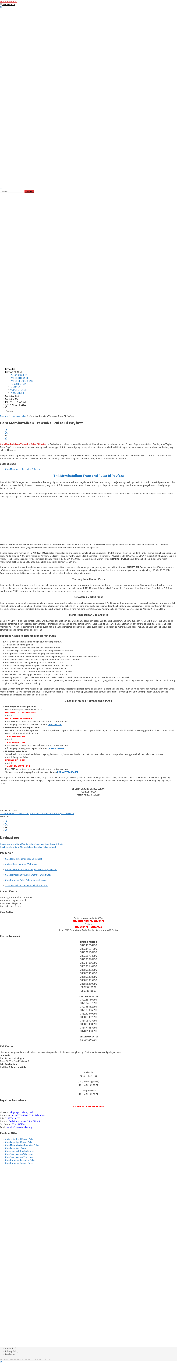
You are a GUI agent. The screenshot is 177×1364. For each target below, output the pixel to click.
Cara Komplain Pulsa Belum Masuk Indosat (26, 880)
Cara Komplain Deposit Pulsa (19, 1162)
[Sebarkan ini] (6, 429)
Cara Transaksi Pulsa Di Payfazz (50, 813)
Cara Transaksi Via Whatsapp (19, 1154)
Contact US (10, 1348)
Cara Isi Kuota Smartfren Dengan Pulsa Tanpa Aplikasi (31, 869)
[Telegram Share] (6, 435)
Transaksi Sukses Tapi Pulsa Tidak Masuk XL (26, 885)
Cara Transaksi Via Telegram (19, 1156)
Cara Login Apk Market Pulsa (19, 1142)
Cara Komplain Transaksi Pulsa (20, 1159)
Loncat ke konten (8, 1)
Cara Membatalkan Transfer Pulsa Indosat (28, 846)
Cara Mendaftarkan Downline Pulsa (22, 1145)
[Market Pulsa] (88, 185)
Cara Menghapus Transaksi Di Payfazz (23, 469)
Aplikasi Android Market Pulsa (19, 1139)
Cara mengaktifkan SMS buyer (19, 1151)
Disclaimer (10, 1354)
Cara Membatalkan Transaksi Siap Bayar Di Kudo (31, 843)
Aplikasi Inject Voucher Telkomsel (21, 864)
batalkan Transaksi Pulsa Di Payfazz (17, 813)
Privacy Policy (12, 1351)
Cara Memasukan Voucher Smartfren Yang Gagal (28, 874)
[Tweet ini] (6, 432)
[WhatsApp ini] (6, 438)
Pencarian (29, 191)
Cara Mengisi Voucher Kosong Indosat (23, 858)
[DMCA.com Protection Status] (88, 1342)
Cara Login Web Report (16, 1148)
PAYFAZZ (69, 813)
